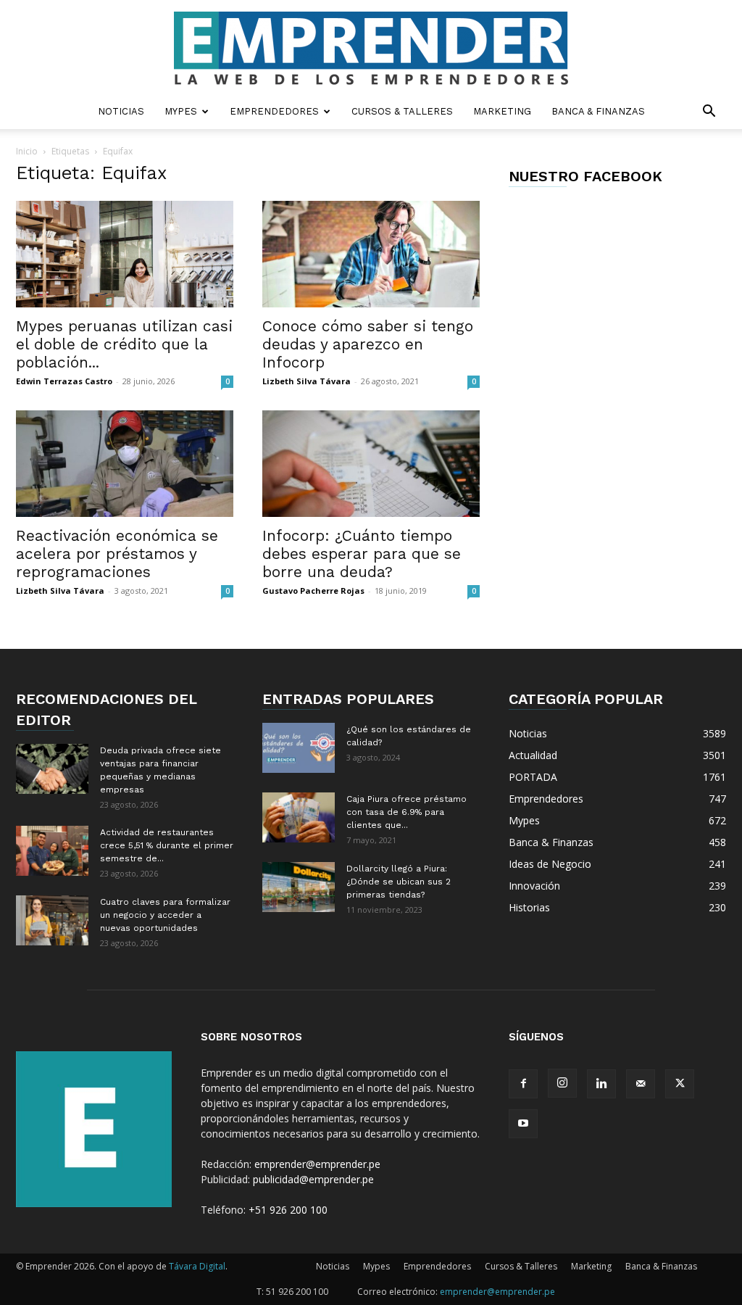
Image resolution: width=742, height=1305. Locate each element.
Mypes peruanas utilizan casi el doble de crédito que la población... (124, 344)
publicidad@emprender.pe (313, 1179)
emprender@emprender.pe (317, 1164)
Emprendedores (274, 111)
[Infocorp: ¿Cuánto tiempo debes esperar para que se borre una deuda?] (371, 463)
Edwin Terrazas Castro (64, 381)
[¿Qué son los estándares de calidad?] (298, 748)
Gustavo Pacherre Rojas (313, 590)
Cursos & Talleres (402, 111)
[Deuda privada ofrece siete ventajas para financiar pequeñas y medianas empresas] (52, 769)
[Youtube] (523, 1123)
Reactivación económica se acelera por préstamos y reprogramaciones (117, 553)
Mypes (180, 111)
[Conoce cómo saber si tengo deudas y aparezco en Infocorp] (371, 254)
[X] (679, 1083)
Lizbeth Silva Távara (306, 381)
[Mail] (640, 1083)
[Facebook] (523, 1083)
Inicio (27, 151)
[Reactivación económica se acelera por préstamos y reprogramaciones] (124, 463)
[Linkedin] (601, 1083)
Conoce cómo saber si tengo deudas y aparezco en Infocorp (367, 344)
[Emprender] (371, 48)
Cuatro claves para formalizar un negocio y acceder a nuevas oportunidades (165, 915)
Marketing (502, 111)
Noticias (121, 111)
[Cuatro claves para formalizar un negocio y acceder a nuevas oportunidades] (52, 920)
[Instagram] (562, 1083)
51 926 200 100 (297, 1291)
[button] (708, 113)
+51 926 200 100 (288, 1210)
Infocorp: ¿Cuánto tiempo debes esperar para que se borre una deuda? (361, 553)
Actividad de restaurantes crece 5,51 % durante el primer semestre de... (166, 845)
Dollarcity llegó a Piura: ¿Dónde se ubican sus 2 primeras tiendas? (398, 881)
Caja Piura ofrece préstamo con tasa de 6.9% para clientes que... (406, 812)
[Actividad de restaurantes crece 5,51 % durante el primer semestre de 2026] (52, 851)
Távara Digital (197, 1266)
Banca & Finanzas (598, 111)
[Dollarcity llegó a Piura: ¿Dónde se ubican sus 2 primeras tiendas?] (298, 887)
